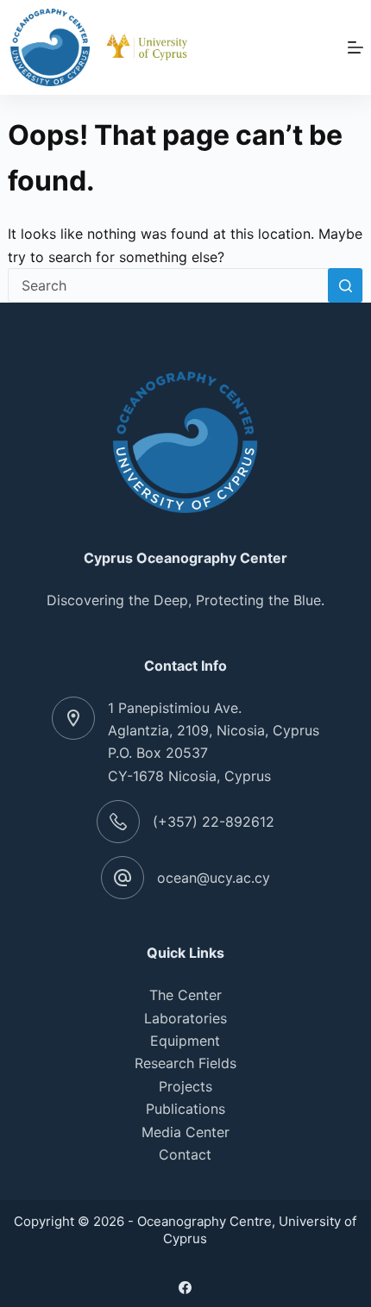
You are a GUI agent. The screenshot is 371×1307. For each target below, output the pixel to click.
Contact (185, 1154)
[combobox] (169, 285)
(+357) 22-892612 (213, 821)
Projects (185, 1086)
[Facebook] (185, 1287)
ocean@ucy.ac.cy (213, 877)
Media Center (185, 1132)
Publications (185, 1108)
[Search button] (345, 285)
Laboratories (185, 1018)
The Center (185, 995)
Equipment (185, 1040)
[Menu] (355, 47)
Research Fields (185, 1063)
